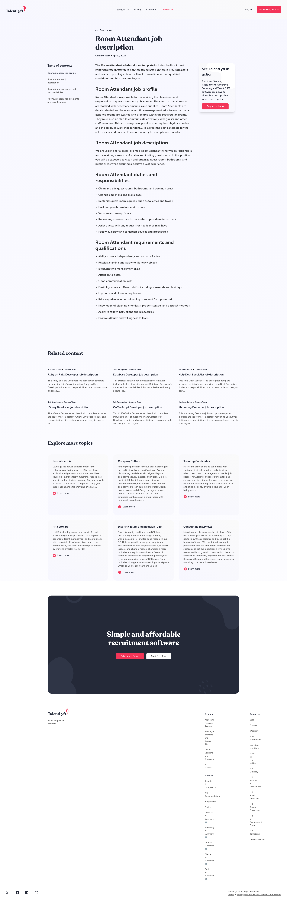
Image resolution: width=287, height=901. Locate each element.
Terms (231, 894)
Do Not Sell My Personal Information (263, 894)
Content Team (102, 55)
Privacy (240, 894)
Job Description (103, 30)
